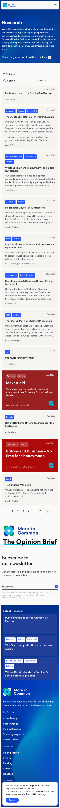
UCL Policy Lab (29, 467)
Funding (7, 763)
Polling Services (12, 729)
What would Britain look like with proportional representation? (30, 251)
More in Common (13, 467)
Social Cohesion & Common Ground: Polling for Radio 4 (30, 289)
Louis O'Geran (11, 100)
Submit (56, 586)
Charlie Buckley (12, 227)
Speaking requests (13, 734)
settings (42, 794)
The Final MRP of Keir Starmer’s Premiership (30, 327)
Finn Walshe (10, 304)
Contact (8, 773)
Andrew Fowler (11, 432)
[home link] (9, 5)
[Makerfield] (30, 390)
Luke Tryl (25, 405)
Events (7, 758)
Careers (7, 768)
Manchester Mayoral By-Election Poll (30, 214)
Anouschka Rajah (12, 264)
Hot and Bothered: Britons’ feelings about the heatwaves (30, 424)
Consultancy (10, 718)
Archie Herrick (28, 264)
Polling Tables (11, 752)
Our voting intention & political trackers (24, 57)
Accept (12, 800)
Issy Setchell (11, 364)
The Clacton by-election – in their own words (30, 127)
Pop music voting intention (30, 357)
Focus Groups (10, 723)
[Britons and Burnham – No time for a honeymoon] (30, 455)
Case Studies (10, 739)
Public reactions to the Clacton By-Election (30, 95)
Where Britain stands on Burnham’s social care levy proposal (30, 173)
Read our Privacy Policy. (12, 597)
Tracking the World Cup (30, 489)
